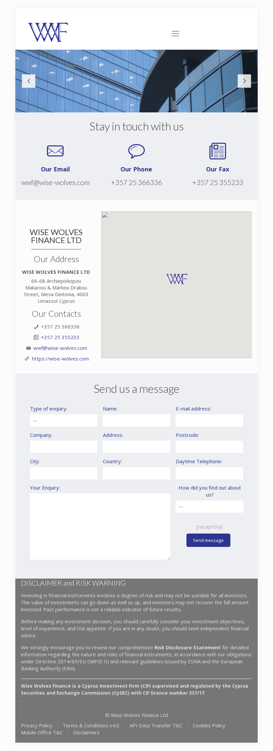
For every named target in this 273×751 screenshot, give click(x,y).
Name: (110, 408)
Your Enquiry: (45, 487)
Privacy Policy (36, 725)
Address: (113, 435)
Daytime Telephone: (199, 461)
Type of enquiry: (48, 408)
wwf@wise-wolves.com (55, 182)
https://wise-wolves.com (60, 358)
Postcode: (187, 435)
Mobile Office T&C (42, 732)
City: (35, 461)
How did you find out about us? (209, 491)
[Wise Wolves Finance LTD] (49, 33)
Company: (41, 435)
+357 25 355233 (217, 182)
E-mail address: (193, 408)
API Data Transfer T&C (156, 725)
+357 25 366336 (136, 182)
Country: (112, 461)
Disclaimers (86, 732)
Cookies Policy (209, 725)
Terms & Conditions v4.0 (91, 725)
